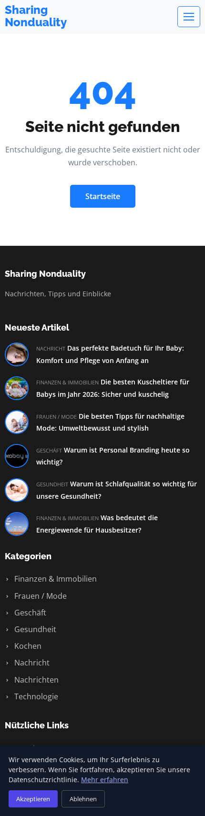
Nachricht (31, 662)
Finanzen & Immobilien (54, 579)
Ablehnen (83, 799)
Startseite (102, 196)
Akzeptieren (33, 799)
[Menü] (188, 16)
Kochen (26, 646)
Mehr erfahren (104, 779)
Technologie (35, 696)
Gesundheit (34, 629)
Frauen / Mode (39, 596)
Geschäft (29, 612)
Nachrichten (35, 680)
